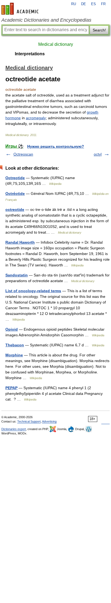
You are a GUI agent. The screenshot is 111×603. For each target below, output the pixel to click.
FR (103, 4)
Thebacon (14, 345)
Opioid (11, 329)
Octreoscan (23, 154)
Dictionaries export (13, 429)
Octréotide (15, 193)
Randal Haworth (20, 242)
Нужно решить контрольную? (55, 146)
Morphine (14, 355)
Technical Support (29, 421)
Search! (99, 30)
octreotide (14, 209)
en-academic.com (20, 9)
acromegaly (36, 118)
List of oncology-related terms (33, 291)
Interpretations (30, 53)
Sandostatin (16, 275)
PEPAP (11, 388)
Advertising (49, 421)
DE (83, 4)
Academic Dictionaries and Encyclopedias (46, 20)
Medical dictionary (55, 44)
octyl (98, 154)
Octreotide (15, 178)
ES (93, 4)
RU (73, 4)
